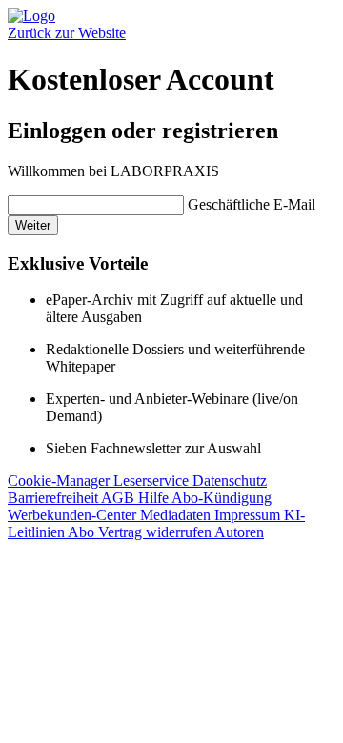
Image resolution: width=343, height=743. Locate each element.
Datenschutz (229, 480)
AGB (119, 498)
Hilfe (155, 498)
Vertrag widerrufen (156, 532)
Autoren (239, 532)
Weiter (32, 225)
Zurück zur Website (67, 33)
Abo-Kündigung (222, 498)
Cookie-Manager (60, 480)
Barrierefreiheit (54, 498)
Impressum (249, 515)
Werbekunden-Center (74, 515)
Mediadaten (177, 515)
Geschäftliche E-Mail (251, 204)
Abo (83, 532)
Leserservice (152, 480)
